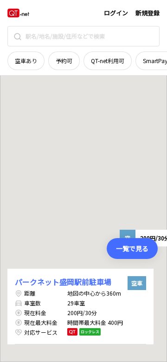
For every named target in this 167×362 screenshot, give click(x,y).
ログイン (116, 12)
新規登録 (147, 12)
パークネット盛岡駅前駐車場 (63, 281)
